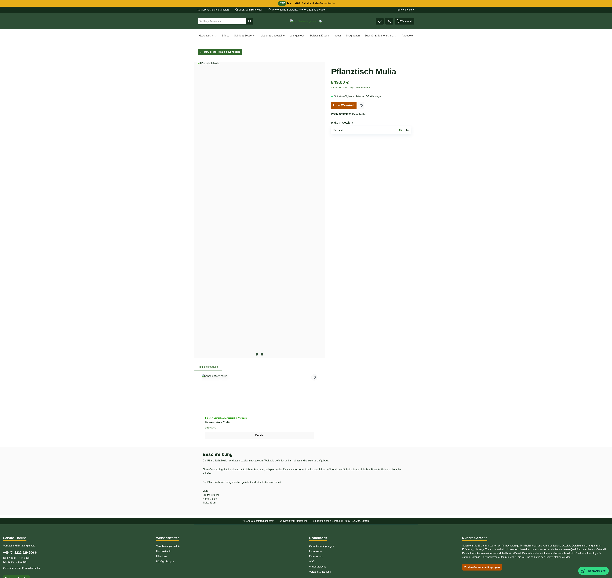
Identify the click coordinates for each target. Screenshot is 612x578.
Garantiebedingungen (321, 546)
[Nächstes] (317, 209)
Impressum (315, 551)
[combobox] (222, 21)
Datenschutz (316, 556)
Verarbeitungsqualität (168, 546)
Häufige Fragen (165, 561)
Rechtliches (318, 538)
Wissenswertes (167, 538)
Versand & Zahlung (320, 571)
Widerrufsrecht (317, 566)
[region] (259, 210)
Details (259, 435)
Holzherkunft (163, 551)
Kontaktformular (31, 568)
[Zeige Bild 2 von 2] (262, 354)
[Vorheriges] (201, 209)
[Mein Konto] (389, 21)
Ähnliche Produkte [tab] (208, 366)
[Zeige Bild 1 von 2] (257, 354)
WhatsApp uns (596, 570)
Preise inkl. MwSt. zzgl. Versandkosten (350, 87)
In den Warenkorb (343, 105)
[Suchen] (249, 21)
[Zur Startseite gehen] (303, 21)
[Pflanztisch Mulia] (259, 206)
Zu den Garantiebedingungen (482, 567)
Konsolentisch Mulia (217, 422)
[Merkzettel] (380, 21)
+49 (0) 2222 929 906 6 (20, 552)
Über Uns (161, 556)
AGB (312, 561)
